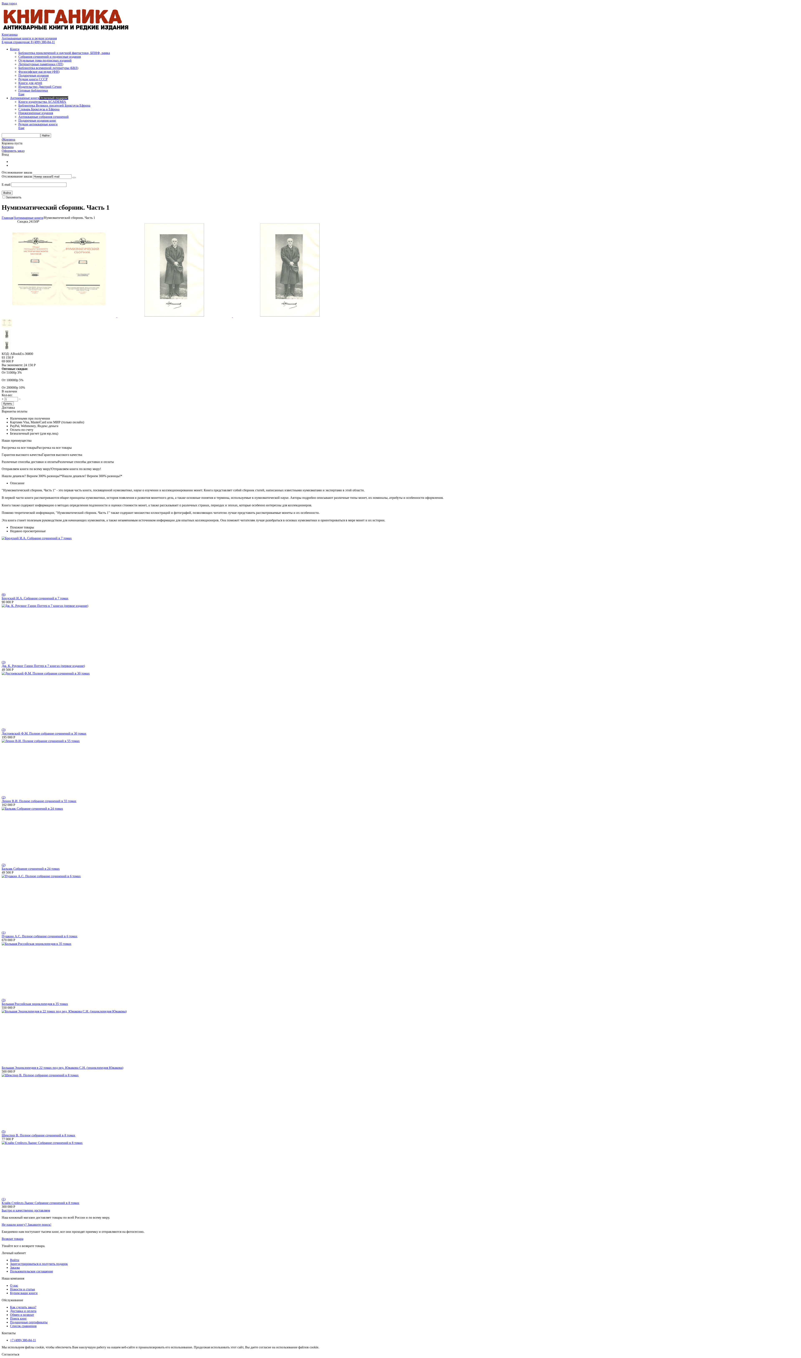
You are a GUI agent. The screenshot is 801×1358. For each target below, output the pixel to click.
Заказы (15, 1267)
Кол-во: (7, 395)
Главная (7, 217)
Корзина (8, 147)
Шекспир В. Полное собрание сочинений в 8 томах (38, 1135)
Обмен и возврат (22, 1314)
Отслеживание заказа (17, 176)
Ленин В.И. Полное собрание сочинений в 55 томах (39, 801)
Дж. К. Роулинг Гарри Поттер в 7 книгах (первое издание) (43, 666)
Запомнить (13, 197)
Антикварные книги (28, 217)
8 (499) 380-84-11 (28, 42)
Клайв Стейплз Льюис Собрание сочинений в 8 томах (40, 1203)
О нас (14, 1285)
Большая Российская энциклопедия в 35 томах (35, 1004)
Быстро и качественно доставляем (26, 1210)
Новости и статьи (22, 1289)
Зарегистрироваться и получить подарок (39, 1264)
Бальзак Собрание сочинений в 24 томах (31, 868)
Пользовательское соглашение (31, 1271)
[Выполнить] (74, 177)
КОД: (5, 354)
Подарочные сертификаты (29, 1322)
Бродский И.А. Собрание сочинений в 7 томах (35, 598)
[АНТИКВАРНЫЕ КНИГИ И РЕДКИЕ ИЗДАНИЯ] (66, 31)
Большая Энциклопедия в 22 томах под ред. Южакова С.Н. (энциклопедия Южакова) (62, 1067)
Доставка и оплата (23, 1311)
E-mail (6, 184)
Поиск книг (18, 1318)
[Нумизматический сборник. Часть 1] (59, 316)
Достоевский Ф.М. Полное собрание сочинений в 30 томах (44, 733)
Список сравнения (23, 1326)
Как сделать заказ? (23, 1307)
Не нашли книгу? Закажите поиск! (26, 1224)
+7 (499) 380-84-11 (23, 1340)
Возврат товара (12, 1239)
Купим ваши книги (24, 1293)
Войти (14, 1260)
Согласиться (10, 1354)
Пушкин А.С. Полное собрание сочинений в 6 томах (39, 936)
